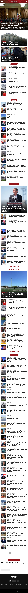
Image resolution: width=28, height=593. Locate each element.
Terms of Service (11, 586)
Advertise (7, 584)
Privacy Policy (18, 586)
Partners (25, 584)
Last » (3, 555)
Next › (23, 552)
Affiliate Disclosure (18, 584)
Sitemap (11, 584)
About (2, 584)
